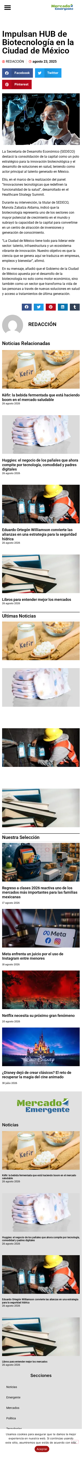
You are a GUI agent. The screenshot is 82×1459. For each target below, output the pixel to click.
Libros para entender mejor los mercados (36, 599)
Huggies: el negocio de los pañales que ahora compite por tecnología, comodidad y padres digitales (40, 464)
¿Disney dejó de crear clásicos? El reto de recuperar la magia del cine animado (36, 1074)
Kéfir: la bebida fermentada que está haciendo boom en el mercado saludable (41, 397)
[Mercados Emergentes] (61, 7)
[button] (7, 7)
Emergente (13, 1397)
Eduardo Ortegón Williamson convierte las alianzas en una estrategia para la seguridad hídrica (39, 534)
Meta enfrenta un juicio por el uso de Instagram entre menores (32, 956)
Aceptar (42, 1449)
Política (11, 1418)
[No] (75, 1442)
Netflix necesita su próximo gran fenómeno (38, 1015)
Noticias (11, 1387)
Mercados (12, 1408)
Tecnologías (14, 1428)
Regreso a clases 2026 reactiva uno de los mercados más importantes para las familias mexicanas (39, 892)
